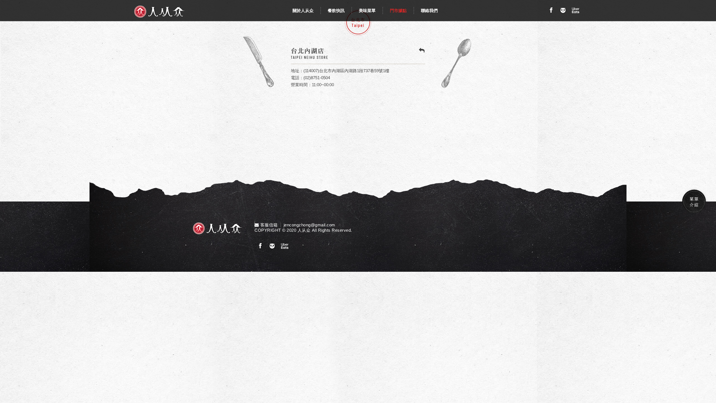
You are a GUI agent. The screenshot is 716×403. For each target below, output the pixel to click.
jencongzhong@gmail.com (309, 224)
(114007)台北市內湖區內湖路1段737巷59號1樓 (346, 70)
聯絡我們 (429, 10)
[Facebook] (551, 10)
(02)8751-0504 (316, 77)
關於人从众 (303, 10)
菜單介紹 (694, 201)
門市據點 (398, 10)
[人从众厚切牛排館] (159, 12)
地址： (297, 70)
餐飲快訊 (336, 10)
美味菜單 (367, 10)
